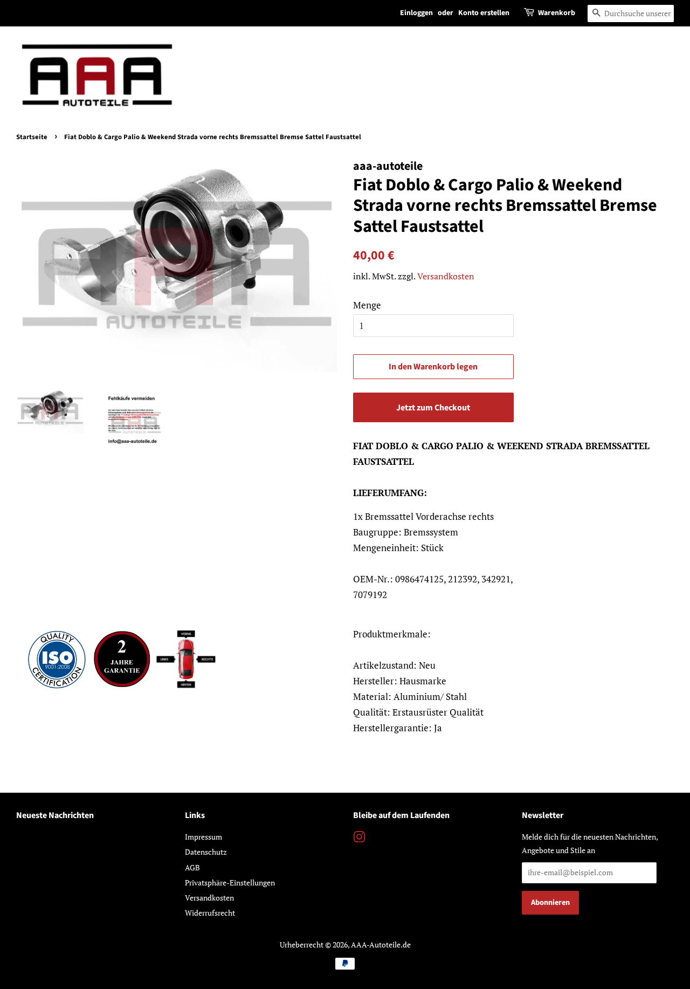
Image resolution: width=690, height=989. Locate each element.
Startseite (31, 137)
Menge (367, 305)
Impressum (203, 837)
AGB (192, 867)
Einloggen (416, 13)
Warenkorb (556, 13)
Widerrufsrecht (210, 913)
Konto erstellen (483, 13)
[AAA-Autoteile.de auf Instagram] (359, 839)
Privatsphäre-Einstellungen (230, 882)
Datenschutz (206, 852)
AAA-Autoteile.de (381, 944)
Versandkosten (445, 276)
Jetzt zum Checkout (433, 408)
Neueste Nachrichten (55, 815)
